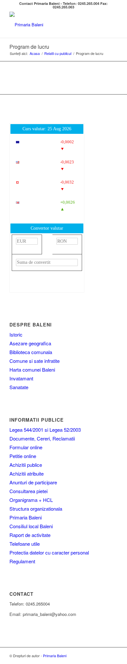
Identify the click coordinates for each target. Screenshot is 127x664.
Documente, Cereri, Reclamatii (42, 438)
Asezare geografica (30, 343)
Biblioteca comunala (30, 352)
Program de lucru (29, 46)
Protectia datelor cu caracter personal (49, 552)
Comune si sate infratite (34, 360)
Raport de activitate (29, 534)
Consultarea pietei (28, 491)
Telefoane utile (24, 543)
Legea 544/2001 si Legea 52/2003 (45, 429)
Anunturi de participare (33, 482)
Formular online (25, 447)
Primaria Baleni (25, 517)
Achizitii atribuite (26, 473)
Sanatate (18, 387)
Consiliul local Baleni (31, 526)
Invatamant (21, 378)
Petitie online (22, 456)
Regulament (22, 561)
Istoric (15, 334)
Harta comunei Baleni (32, 369)
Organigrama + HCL (31, 499)
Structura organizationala (35, 508)
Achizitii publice (25, 464)
